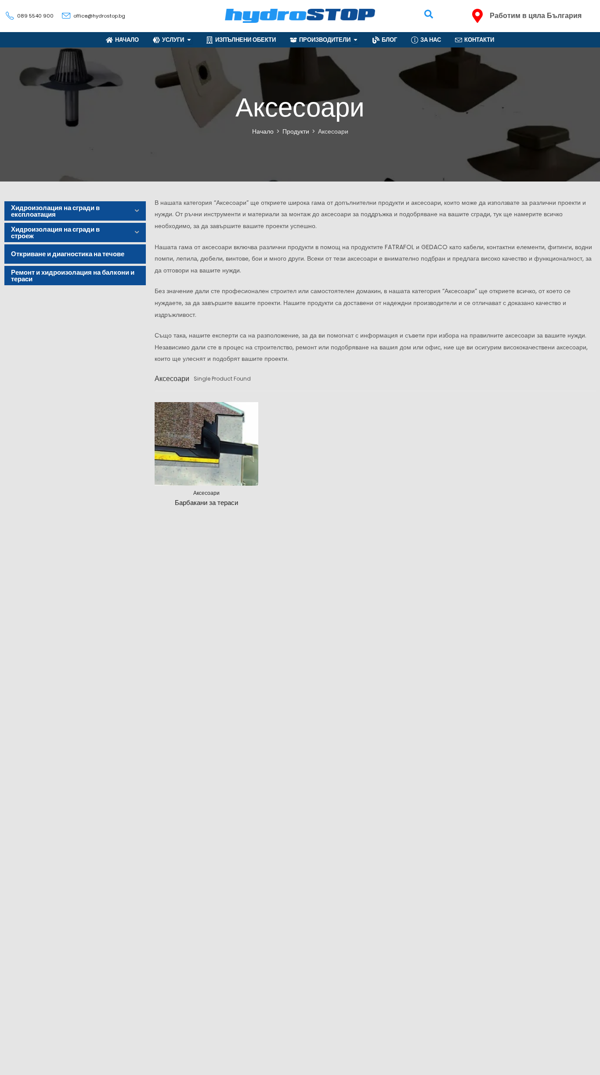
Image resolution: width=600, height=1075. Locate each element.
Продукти (295, 131)
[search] (428, 14)
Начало (263, 131)
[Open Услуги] (189, 40)
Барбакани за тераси (206, 502)
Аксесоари (206, 493)
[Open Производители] (355, 40)
